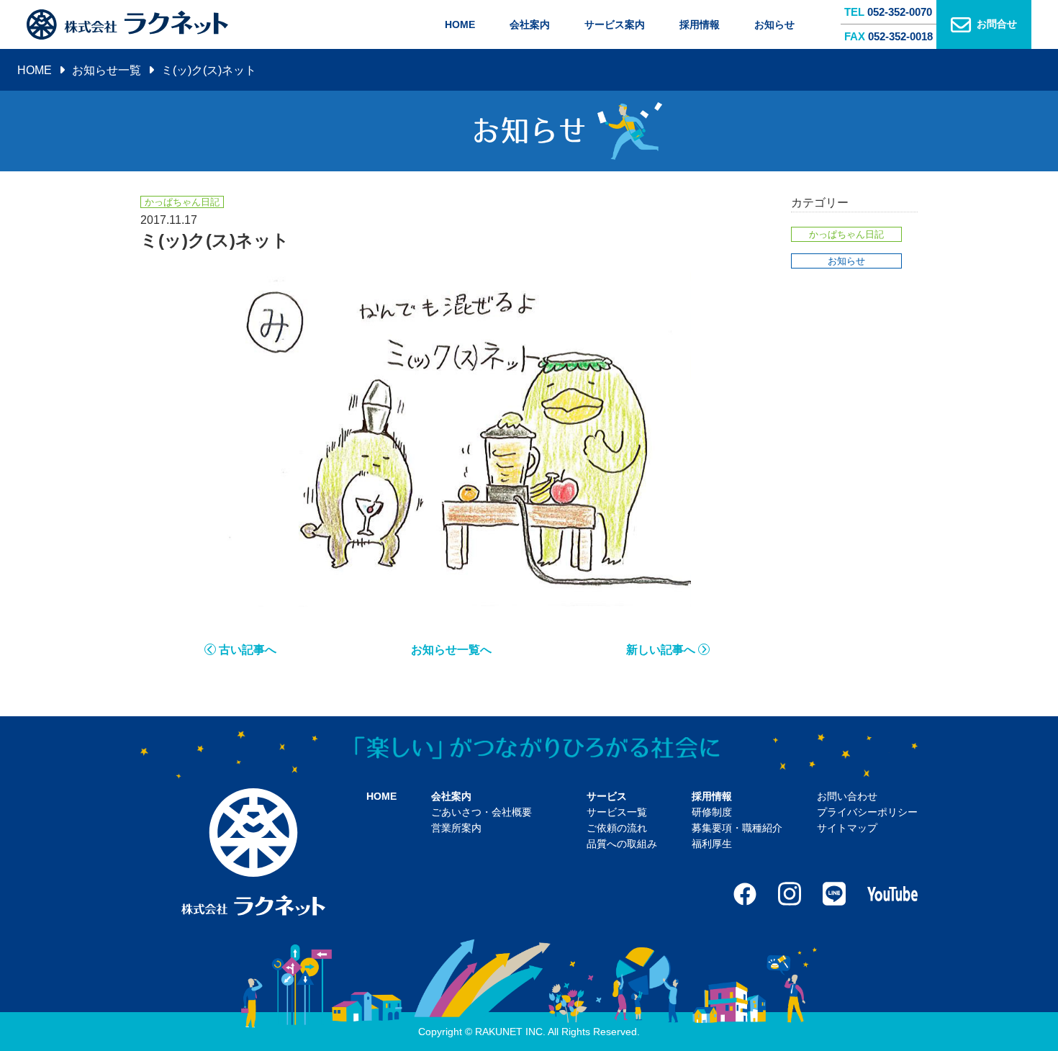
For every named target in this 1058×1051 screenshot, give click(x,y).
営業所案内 (456, 828)
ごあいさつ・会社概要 (481, 812)
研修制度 (712, 812)
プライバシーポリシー (867, 812)
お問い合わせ (847, 796)
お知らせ (774, 24)
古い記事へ (247, 650)
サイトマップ (847, 828)
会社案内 (530, 24)
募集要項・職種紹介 (737, 828)
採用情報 (699, 24)
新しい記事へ (660, 650)
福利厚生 (712, 843)
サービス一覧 (617, 812)
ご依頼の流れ (617, 828)
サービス (607, 796)
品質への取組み (622, 843)
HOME (460, 24)
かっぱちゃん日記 (846, 234)
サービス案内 (614, 24)
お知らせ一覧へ (451, 650)
